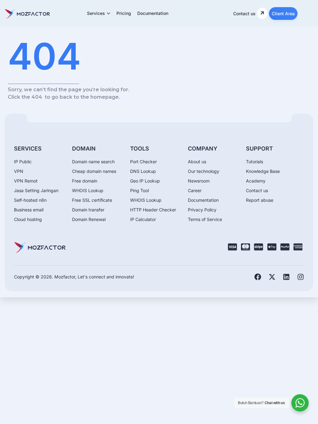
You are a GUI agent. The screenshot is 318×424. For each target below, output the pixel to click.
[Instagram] (300, 276)
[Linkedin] (286, 276)
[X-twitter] (272, 276)
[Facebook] (257, 276)
